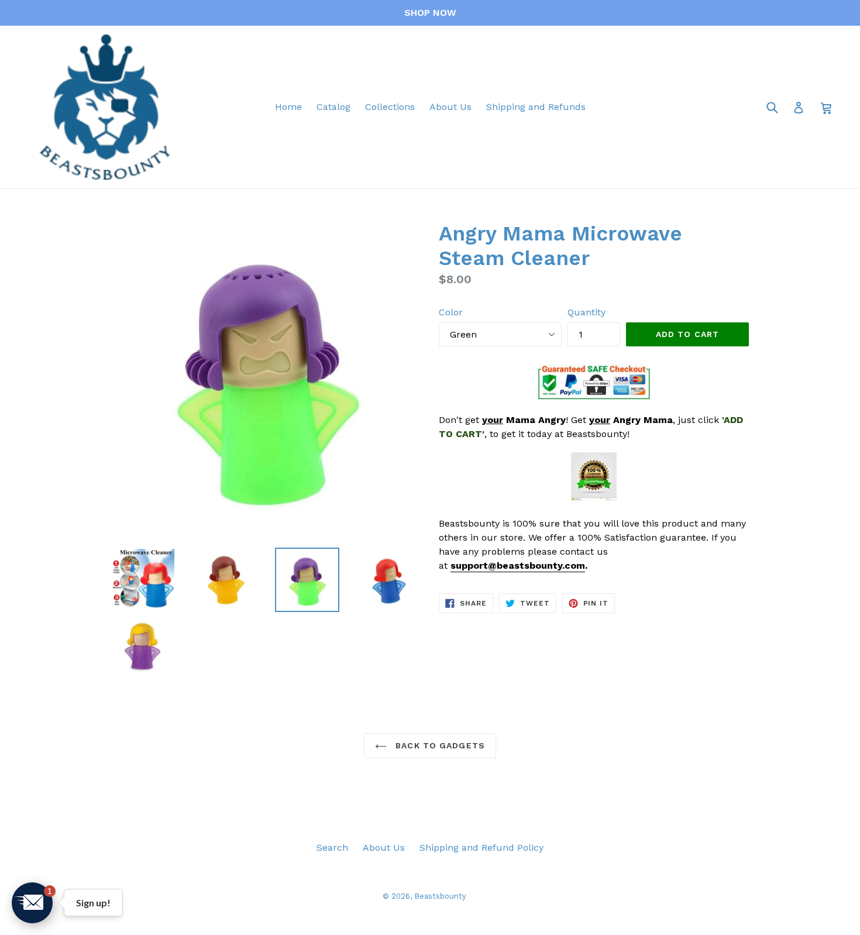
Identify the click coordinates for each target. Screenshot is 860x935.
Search (332, 847)
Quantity (586, 312)
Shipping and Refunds (536, 106)
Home (288, 106)
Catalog (333, 106)
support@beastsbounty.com (517, 565)
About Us (450, 106)
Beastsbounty (440, 896)
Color (451, 312)
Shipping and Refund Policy (481, 847)
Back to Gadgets (439, 745)
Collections (390, 106)
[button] (32, 902)
